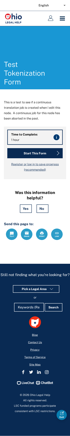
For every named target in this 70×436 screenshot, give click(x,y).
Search (53, 307)
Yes (26, 209)
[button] (56, 137)
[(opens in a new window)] (25, 384)
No (41, 209)
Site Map (35, 364)
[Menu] (63, 18)
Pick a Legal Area (34, 289)
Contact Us (35, 342)
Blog (35, 335)
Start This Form (35, 153)
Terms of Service (35, 357)
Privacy (35, 349)
